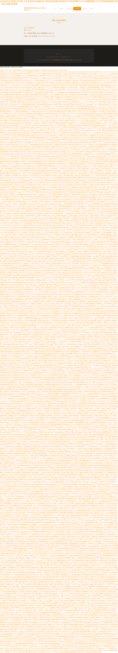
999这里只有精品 (97, 101)
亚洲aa (5, 284)
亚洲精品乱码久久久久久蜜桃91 (74, 204)
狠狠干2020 (79, 332)
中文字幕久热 (34, 125)
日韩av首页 (66, 251)
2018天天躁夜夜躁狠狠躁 (44, 85)
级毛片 (83, 229)
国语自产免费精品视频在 (57, 97)
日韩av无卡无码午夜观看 (47, 135)
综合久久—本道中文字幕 (29, 78)
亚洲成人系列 (33, 213)
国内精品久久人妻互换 (88, 215)
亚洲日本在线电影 (112, 210)
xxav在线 (95, 274)
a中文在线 (66, 325)
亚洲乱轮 (108, 177)
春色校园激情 (100, 147)
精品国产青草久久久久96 (19, 85)
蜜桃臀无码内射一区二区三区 (34, 91)
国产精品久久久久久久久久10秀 (105, 80)
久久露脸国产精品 (7, 258)
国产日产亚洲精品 (65, 179)
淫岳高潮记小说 (51, 153)
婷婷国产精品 (91, 108)
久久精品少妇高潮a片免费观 (55, 179)
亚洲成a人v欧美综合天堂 (105, 135)
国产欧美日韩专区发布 (34, 268)
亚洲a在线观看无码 (26, 172)
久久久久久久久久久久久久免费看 (62, 249)
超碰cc (8, 101)
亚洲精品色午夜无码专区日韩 (6, 293)
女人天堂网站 (102, 256)
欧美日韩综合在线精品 (95, 163)
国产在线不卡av (65, 282)
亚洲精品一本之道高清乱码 (87, 158)
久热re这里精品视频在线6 (16, 118)
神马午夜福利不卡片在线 (50, 251)
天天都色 (76, 134)
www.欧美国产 (60, 296)
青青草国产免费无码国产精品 (63, 144)
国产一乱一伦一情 (80, 249)
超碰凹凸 (52, 244)
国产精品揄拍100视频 (47, 96)
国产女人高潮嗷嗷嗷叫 (90, 172)
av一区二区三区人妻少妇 (88, 99)
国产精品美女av (87, 149)
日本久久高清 (40, 179)
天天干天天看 (99, 127)
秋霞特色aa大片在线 (70, 244)
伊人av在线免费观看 (89, 206)
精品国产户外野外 (84, 151)
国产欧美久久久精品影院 (19, 87)
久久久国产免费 (80, 222)
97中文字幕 (60, 331)
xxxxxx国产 (51, 318)
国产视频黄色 (48, 336)
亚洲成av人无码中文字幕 (90, 73)
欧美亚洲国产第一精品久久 (42, 127)
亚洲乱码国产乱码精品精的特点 (34, 208)
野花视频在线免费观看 (61, 201)
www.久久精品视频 (99, 110)
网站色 (15, 287)
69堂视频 (11, 248)
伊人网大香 (28, 204)
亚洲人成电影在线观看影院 (59, 241)
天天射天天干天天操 (107, 72)
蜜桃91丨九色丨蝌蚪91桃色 (18, 258)
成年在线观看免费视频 (36, 318)
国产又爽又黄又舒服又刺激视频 (10, 189)
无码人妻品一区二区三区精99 (10, 220)
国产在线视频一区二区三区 (95, 142)
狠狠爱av (42, 246)
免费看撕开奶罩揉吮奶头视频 (29, 227)
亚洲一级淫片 (90, 218)
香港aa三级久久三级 (107, 242)
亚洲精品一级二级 (93, 306)
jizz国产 (1, 239)
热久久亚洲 (94, 173)
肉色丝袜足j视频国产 (53, 217)
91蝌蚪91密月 (48, 120)
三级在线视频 (108, 268)
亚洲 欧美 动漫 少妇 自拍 (5, 118)
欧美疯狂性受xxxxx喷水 (62, 210)
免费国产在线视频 (9, 139)
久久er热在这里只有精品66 (44, 142)
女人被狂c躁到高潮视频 (36, 172)
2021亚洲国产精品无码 (62, 134)
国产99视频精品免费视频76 (56, 194)
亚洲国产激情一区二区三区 (47, 110)
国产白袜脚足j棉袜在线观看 (75, 194)
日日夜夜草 (104, 103)
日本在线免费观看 (38, 165)
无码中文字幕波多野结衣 (40, 75)
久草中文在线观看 (53, 122)
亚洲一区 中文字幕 (7, 223)
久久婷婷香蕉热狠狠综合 (81, 180)
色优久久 (62, 175)
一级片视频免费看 (97, 223)
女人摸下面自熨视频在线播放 (105, 236)
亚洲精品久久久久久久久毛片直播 (42, 158)
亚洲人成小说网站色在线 (62, 166)
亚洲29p (13, 82)
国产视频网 (41, 82)
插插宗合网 (89, 324)
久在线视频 (77, 291)
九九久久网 (95, 144)
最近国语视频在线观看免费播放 (34, 94)
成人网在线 (5, 204)
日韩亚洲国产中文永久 (87, 173)
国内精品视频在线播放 (73, 191)
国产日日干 (87, 299)
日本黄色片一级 (110, 287)
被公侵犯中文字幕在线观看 (37, 223)
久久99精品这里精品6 (6, 213)
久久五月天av (95, 213)
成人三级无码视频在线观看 (22, 106)
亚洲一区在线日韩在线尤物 (12, 306)
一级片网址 (78, 173)
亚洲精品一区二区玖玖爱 (17, 72)
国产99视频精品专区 (80, 85)
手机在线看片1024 (77, 137)
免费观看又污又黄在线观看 (93, 256)
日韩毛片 (86, 255)
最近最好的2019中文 (79, 149)
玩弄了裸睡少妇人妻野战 (74, 325)
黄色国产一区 (60, 158)
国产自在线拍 (78, 312)
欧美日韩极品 (108, 260)
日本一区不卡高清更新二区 (57, 272)
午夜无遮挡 (47, 134)
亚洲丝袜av (55, 225)
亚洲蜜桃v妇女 (48, 106)
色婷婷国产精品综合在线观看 (27, 236)
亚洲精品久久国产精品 (57, 120)
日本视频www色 (93, 293)
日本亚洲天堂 (77, 230)
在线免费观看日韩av (57, 308)
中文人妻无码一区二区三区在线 (31, 294)
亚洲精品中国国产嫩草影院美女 (101, 218)
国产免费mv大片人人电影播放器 (62, 315)
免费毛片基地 (20, 287)
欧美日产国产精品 (108, 334)
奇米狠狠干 (7, 123)
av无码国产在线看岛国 (54, 223)
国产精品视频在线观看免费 (8, 199)
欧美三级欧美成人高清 (29, 103)
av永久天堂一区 (45, 118)
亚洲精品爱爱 (83, 192)
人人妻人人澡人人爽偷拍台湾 (53, 206)
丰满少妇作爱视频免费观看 (81, 94)
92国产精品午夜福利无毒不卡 (17, 279)
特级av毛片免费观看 (72, 313)
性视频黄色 (79, 201)
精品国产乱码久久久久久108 (76, 99)
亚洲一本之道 (67, 87)
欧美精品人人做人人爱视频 (41, 180)
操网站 (51, 118)
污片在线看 (111, 294)
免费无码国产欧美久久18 (63, 192)
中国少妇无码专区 (96, 91)
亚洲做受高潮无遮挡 (35, 173)
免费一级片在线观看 (82, 313)
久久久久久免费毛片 (91, 242)
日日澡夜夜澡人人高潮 (56, 279)
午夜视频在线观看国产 (72, 154)
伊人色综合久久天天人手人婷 (110, 158)
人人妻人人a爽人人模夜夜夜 (13, 280)
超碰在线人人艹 (34, 116)
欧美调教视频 (107, 173)
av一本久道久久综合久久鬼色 (94, 331)
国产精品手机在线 (74, 179)
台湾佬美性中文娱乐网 (49, 258)
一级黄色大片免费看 (106, 251)
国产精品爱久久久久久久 (46, 94)
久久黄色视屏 (100, 104)
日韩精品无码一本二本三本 (84, 293)
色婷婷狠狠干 (87, 161)
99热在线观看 (85, 303)
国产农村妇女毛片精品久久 (25, 80)
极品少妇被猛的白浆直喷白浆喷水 (94, 137)
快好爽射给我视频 (74, 293)
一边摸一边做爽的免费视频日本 (7, 168)
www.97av (40, 325)
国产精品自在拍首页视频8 (13, 80)
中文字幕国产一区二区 (36, 327)
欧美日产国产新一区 (28, 256)
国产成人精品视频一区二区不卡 (55, 305)
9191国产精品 (37, 312)
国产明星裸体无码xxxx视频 (66, 173)
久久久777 (74, 123)
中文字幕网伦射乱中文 (53, 84)
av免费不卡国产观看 (28, 258)
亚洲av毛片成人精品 (83, 104)
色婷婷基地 (42, 267)
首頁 (55, 8)
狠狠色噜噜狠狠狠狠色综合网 (73, 127)
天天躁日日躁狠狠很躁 (24, 170)
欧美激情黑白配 (99, 242)
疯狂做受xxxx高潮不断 (96, 194)
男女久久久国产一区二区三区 (38, 120)
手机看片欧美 (38, 135)
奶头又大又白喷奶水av (75, 199)
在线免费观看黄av (86, 154)
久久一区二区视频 (55, 253)
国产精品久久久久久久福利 (109, 78)
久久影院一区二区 (26, 301)
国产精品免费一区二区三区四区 (110, 104)
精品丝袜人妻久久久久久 (86, 103)
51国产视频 (69, 158)
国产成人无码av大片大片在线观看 (76, 282)
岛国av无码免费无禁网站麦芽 (38, 234)
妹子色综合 (105, 141)
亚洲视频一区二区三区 (73, 198)
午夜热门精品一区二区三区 (55, 132)
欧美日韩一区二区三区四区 (10, 334)
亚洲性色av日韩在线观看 (79, 160)
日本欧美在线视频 (40, 139)
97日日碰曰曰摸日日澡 (19, 139)
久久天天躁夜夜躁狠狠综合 (63, 122)
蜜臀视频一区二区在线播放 (19, 244)
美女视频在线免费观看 (106, 166)
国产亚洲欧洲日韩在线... (73, 147)
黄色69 (72, 87)
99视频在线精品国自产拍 (107, 137)
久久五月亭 (78, 113)
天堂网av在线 (97, 108)
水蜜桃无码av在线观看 (20, 111)
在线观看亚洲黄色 (61, 336)
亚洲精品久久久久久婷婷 (33, 82)
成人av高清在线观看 (52, 146)
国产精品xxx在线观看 (57, 220)
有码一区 (45, 153)
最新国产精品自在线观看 (55, 218)
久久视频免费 (5, 246)
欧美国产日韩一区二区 (83, 179)
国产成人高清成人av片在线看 (84, 75)
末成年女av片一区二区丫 (45, 87)
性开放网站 (74, 146)
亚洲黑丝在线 (88, 160)
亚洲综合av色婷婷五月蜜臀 (90, 286)
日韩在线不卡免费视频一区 (86, 89)
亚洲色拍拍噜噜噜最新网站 (89, 110)
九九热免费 (62, 110)
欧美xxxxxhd (114, 166)
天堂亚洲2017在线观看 (48, 274)
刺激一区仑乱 (96, 135)
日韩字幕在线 (22, 305)
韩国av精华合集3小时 (16, 156)
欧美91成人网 (27, 251)
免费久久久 (61, 73)
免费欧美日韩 (78, 84)
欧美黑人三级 (81, 251)
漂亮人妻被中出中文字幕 (8, 222)
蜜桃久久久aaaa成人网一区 (59, 184)
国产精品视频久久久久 (15, 234)
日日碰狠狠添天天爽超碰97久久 (56, 255)
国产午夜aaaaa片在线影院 (86, 144)
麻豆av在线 (94, 248)
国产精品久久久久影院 (6, 317)
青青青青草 (51, 265)
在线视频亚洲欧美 (39, 163)
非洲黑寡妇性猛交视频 (17, 301)
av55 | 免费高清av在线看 (5, 201)
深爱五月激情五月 (71, 331)
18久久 (68, 334)
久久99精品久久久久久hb (73, 196)
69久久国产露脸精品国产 (36, 272)
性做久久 (79, 213)
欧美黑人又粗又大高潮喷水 (60, 113)
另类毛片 (2, 277)
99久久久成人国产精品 (22, 191)
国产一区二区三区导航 (6, 170)
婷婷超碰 (32, 324)
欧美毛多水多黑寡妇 (34, 331)
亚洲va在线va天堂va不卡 (85, 261)
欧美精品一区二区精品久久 (104, 293)
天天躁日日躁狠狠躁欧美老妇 (15, 246)
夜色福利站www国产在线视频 (73, 232)
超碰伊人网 (87, 249)
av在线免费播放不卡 (15, 175)
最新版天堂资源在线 (87, 91)
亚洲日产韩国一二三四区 (85, 199)
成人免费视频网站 (99, 192)
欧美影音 (21, 149)
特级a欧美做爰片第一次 (79, 92)
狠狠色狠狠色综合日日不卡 (67, 208)
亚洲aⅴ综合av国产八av (14, 296)
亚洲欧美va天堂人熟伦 (40, 175)
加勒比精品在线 (83, 256)
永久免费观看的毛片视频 (96, 77)
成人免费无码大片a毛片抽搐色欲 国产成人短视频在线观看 (51, 299)
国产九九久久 (16, 305)
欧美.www (111, 313)
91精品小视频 (37, 289)
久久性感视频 (26, 287)
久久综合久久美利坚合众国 (16, 177)
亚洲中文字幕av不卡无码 (35, 194)
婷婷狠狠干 (51, 329)
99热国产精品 (40, 154)
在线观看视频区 (109, 113)
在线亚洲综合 (90, 301)
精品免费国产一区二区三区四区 (29, 313)
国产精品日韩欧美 (110, 194)
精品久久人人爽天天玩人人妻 (62, 310)
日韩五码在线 (6, 78)
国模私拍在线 (38, 110)
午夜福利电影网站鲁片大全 (92, 305)
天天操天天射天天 (43, 72)
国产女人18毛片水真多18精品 (51, 203)
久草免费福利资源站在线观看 (10, 310)
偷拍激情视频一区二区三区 (103, 170)
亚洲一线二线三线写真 (52, 277)
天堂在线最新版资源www (108, 267)
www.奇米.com (77, 289)
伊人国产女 (74, 225)
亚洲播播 (93, 199)
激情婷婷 (29, 191)
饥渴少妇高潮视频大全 (97, 294)
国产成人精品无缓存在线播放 (102, 94)
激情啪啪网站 (34, 99)
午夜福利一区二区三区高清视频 (61, 147)
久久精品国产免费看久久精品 (36, 147)
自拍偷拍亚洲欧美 (110, 256)
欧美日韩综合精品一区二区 (8, 110)
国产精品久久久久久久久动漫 (63, 324)
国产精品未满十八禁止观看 (16, 115)
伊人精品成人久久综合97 (85, 230)
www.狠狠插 (16, 96)
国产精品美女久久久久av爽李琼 (71, 223)
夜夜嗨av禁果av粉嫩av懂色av (72, 253)
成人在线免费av (107, 111)
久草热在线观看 (27, 142)
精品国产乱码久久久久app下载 (88, 265)
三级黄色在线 (80, 72)
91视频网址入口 (54, 287)
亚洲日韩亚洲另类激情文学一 (75, 220)
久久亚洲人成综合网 (87, 116)
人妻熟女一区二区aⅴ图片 (63, 293)
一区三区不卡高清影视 (41, 317)
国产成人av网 (14, 201)
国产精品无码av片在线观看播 (13, 249)
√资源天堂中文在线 (110, 101)
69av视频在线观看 (24, 96)
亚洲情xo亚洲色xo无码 (9, 179)
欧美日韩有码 (7, 267)
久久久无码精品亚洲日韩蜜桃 (12, 73)
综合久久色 (103, 91)
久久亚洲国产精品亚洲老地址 (81, 237)
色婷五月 (43, 113)
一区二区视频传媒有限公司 (111, 116)
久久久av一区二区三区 (35, 291)
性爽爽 (38, 84)
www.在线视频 (38, 177)
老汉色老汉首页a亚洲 (106, 325)
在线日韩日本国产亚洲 (26, 156)
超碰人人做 (52, 280)
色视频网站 (45, 315)
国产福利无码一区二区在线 (29, 177)
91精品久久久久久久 (69, 89)
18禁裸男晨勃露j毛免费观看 (58, 87)
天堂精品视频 (56, 96)
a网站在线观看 (21, 253)
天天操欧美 (37, 206)
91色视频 (99, 166)
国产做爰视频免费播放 (74, 256)
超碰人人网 (50, 332)
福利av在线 (29, 120)
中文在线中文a (22, 211)
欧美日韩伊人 (106, 248)
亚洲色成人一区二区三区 (64, 91)
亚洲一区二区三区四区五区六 (87, 236)
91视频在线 (36, 198)
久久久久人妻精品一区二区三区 (27, 249)
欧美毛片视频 (5, 96)
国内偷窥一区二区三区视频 (10, 239)
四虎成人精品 (58, 208)
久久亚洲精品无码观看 (55, 263)
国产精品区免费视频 (63, 196)
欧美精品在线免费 (25, 180)
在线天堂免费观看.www (22, 185)
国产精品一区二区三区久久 (71, 241)
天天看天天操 (24, 123)
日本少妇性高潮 (43, 331)
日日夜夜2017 (95, 289)
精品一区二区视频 (61, 137)
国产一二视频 (107, 187)
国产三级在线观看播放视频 (6, 94)
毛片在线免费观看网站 (83, 198)
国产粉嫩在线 (13, 336)
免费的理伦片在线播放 (94, 217)
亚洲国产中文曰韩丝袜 (6, 255)
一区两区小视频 (103, 220)
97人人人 (107, 201)
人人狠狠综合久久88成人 (45, 279)
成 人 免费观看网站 (6, 82)
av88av (42, 166)
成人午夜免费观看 (54, 198)
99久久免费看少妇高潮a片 (8, 198)
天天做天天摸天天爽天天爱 (33, 255)
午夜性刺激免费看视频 (103, 144)
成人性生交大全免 (23, 166)
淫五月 (29, 232)
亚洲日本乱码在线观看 (94, 308)
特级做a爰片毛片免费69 (99, 215)
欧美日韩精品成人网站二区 (25, 296)
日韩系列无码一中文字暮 (67, 101)
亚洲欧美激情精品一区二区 (93, 210)
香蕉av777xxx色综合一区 (25, 125)
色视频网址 (11, 96)
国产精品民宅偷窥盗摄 (65, 242)
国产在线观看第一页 (32, 277)
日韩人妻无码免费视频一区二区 (45, 242)
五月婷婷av (24, 115)
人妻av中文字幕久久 (48, 313)
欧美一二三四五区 (13, 204)
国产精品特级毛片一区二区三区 (61, 141)
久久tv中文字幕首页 (15, 208)
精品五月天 (70, 132)
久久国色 (15, 291)
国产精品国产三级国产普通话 (74, 327)
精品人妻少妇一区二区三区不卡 (64, 146)
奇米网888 (72, 106)
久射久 (23, 210)
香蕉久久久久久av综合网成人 (82, 96)
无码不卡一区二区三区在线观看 (110, 123)
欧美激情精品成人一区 (55, 168)
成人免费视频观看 (97, 115)
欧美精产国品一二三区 (19, 173)
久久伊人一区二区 (11, 137)
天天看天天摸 (49, 129)
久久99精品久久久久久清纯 (66, 286)
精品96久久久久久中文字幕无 (101, 230)
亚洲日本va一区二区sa (83, 284)
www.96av (106, 147)
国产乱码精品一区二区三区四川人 (55, 99)
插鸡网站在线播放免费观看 (38, 137)
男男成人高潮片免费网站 (50, 156)
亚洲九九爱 (22, 154)
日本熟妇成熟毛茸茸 (19, 294)
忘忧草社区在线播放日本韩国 (68, 111)
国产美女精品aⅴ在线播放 (23, 113)
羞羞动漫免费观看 (48, 170)
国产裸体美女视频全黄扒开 (112, 99)
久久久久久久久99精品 (97, 103)
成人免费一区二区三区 (6, 156)
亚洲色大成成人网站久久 (30, 160)
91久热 (74, 173)
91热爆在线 (26, 89)
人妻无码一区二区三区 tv (43, 265)
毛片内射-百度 (80, 123)
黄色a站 (59, 298)
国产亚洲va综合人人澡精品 (12, 225)
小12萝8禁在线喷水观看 (11, 130)
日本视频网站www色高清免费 (88, 84)
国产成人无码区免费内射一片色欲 (37, 260)
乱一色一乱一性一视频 (74, 115)
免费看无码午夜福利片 (89, 72)
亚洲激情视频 (84, 106)
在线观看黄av (11, 184)
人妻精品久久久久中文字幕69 (109, 322)
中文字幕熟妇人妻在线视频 (41, 215)
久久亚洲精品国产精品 (30, 284)
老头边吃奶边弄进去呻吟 (78, 189)
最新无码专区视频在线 (23, 122)
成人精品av (43, 185)
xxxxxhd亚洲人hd (84, 289)
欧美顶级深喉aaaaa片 (113, 241)
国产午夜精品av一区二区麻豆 (83, 275)
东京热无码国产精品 (48, 308)
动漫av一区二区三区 (48, 77)
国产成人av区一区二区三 (24, 153)
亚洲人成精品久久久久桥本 (22, 239)
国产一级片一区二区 (55, 173)
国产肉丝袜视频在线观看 (93, 179)
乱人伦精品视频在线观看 (23, 127)
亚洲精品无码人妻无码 (54, 294)
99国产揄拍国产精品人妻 (30, 84)
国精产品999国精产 (48, 82)
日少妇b (28, 130)
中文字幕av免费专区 (108, 134)
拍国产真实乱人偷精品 (17, 227)
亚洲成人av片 (82, 78)
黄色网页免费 (100, 141)
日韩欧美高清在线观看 (15, 77)
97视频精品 (109, 127)
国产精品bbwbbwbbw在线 (61, 232)
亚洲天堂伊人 (63, 239)
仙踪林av (104, 194)
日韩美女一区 (50, 215)
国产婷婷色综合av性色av (61, 187)
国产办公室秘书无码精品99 (62, 142)
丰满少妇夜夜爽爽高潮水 (23, 268)
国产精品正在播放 (106, 222)
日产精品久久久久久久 (7, 291)
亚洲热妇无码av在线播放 (78, 161)
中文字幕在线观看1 (74, 306)
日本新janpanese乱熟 (13, 298)
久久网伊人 (103, 198)
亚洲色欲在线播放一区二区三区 (84, 239)
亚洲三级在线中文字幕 (7, 89)
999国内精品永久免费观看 (87, 135)
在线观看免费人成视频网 (77, 187)
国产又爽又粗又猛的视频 (54, 211)
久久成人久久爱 (94, 154)
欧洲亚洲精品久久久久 (88, 175)
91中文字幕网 (69, 123)
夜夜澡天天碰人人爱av (104, 308)
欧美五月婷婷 (65, 194)
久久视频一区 (106, 165)
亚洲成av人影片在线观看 (96, 222)
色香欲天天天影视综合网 (45, 144)
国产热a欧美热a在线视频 (100, 113)
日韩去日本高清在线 (21, 130)
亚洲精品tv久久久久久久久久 (33, 293)
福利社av (75, 301)
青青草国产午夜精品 (19, 251)
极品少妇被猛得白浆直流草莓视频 (54, 227)
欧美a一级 (13, 275)
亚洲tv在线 (66, 115)
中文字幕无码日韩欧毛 (109, 110)
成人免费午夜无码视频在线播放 (15, 92)
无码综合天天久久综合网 (36, 168)
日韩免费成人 (113, 180)
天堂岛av (33, 141)
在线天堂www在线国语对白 (101, 84)
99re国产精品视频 (47, 272)
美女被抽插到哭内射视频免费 (15, 260)
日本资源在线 (70, 305)
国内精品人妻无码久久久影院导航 (103, 172)
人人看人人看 (8, 147)
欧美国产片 (101, 203)
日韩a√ (62, 108)
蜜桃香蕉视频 (54, 336)
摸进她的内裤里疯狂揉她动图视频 (10, 161)
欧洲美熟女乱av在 (105, 108)
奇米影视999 (87, 222)
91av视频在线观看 (21, 204)
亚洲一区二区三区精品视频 (78, 141)
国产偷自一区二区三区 (8, 85)
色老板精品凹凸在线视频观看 (110, 320)
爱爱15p (3, 129)
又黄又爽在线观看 (14, 78)
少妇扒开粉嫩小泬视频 (87, 322)
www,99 (7, 129)
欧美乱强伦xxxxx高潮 (66, 298)
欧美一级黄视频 (4, 236)
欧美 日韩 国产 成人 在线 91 (62, 78)
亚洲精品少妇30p (33, 310)
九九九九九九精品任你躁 (38, 199)
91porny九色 (108, 225)
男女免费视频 (46, 132)
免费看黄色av (100, 261)
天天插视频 (19, 312)
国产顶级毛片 (39, 96)
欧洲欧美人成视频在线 (48, 163)
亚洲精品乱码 (40, 153)
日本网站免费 (104, 258)
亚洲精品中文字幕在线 (54, 230)
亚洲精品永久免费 (30, 187)
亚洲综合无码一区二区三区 (94, 130)
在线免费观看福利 (18, 75)
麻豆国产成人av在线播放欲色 (24, 298)
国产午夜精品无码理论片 (11, 185)
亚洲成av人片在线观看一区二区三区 (61, 135)
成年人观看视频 (68, 184)
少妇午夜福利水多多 (47, 284)
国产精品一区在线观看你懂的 (70, 332)
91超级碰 (81, 196)
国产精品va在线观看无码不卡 (47, 208)
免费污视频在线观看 (24, 135)
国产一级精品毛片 (31, 237)
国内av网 (55, 137)
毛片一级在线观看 (89, 85)
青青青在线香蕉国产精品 (106, 280)
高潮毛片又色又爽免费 (38, 258)
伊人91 (80, 308)
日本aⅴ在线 (50, 130)
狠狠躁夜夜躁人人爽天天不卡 (99, 87)
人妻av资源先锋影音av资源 (13, 135)
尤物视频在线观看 (47, 165)
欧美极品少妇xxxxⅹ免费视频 (89, 118)
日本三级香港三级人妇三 (23, 310)
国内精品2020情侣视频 (87, 213)
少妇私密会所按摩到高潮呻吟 (86, 122)
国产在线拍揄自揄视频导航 (7, 287)
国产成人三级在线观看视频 (57, 189)
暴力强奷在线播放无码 (68, 189)
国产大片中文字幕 (60, 325)
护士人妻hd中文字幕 (27, 137)
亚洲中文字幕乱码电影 (13, 218)
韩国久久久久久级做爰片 (31, 111)
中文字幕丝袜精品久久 (64, 256)
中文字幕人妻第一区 (26, 141)
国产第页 (108, 182)
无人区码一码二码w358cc (47, 177)
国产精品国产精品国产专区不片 (100, 92)
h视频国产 (51, 286)
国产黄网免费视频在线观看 (93, 313)
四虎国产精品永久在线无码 (86, 177)
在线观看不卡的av (66, 172)
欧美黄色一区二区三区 (71, 274)
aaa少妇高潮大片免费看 (42, 201)
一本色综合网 (63, 275)
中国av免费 (76, 308)
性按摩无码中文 (48, 175)
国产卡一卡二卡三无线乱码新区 (92, 134)
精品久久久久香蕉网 (68, 215)
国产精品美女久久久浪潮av (63, 106)
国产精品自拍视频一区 (6, 331)
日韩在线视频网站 (81, 206)
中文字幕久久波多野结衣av (55, 303)
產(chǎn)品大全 (69, 8)
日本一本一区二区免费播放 (97, 153)
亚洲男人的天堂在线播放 (64, 96)
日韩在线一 (36, 267)
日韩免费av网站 (71, 166)
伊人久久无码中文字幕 (32, 263)
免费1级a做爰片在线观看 (16, 313)
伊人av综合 (61, 246)
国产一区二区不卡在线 (52, 103)
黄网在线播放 (106, 261)
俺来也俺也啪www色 (113, 263)
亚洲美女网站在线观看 (61, 154)
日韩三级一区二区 (44, 84)
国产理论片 (66, 165)
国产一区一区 (115, 275)
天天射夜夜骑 (115, 325)
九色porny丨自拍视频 (62, 203)
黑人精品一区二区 (64, 211)
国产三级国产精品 (57, 77)
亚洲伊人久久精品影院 (88, 146)
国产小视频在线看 (54, 192)
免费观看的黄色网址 (72, 268)
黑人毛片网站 (20, 329)
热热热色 (8, 299)
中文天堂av (23, 332)
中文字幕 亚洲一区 (14, 203)
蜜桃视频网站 (92, 303)
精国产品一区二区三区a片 (6, 72)
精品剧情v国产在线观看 (43, 92)
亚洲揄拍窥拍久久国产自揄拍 (34, 166)
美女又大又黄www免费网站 (99, 201)
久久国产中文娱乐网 (55, 301)
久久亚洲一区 (95, 75)
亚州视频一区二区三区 (56, 108)
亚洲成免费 (59, 111)
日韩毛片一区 (111, 206)
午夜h (14, 293)
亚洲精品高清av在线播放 (69, 84)
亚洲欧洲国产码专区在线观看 (37, 189)
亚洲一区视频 (33, 196)
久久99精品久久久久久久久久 (86, 132)
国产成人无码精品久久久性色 (60, 72)
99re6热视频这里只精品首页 (11, 272)
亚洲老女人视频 (71, 180)
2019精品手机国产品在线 (50, 111)
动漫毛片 (22, 160)
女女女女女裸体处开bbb (10, 206)
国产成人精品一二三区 (18, 248)
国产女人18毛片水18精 (101, 286)
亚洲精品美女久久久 (112, 92)
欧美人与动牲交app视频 (80, 172)
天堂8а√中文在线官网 (38, 308)
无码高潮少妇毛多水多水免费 (50, 213)
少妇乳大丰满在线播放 (11, 108)
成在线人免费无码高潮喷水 (50, 166)
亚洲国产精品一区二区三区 (18, 116)
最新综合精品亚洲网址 (89, 123)
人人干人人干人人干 (105, 73)
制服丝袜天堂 (47, 189)
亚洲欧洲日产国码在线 (62, 103)
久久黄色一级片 (93, 170)
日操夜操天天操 (17, 141)
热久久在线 (93, 279)
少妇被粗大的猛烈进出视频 (97, 291)
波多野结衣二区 (104, 329)
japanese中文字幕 (52, 275)
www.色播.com (100, 187)
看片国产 (2, 163)
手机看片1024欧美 (71, 210)
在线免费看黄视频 (34, 85)
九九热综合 (31, 270)
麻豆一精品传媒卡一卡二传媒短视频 (80, 182)
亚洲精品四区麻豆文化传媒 (42, 196)
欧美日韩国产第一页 (62, 277)
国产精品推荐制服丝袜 (14, 166)
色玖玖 (36, 270)
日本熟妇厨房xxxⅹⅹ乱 (55, 199)
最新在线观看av (7, 263)
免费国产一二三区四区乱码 (25, 318)
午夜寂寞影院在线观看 (48, 147)
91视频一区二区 (6, 194)
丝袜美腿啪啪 (100, 173)
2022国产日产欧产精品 (62, 268)
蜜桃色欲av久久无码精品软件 (60, 151)
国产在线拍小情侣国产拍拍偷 (28, 97)
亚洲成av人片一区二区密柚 (43, 217)
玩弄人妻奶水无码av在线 (53, 127)
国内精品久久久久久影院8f (107, 331)
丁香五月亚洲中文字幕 (35, 218)
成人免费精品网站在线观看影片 (77, 267)
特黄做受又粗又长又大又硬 (98, 208)
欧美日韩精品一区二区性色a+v (10, 329)
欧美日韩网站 (87, 189)
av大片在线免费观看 (112, 291)
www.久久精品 (34, 142)
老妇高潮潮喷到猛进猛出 (59, 177)
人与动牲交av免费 (36, 87)
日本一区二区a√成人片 (16, 84)
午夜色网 (16, 168)
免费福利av (106, 301)
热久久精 (108, 97)
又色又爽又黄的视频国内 (42, 125)
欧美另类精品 (29, 87)
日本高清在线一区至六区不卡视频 (43, 160)
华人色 (64, 158)
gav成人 (45, 241)
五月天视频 (74, 170)
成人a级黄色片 (26, 92)
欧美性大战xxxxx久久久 (74, 78)
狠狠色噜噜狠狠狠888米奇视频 (50, 104)
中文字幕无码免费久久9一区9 (41, 141)
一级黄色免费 (80, 203)
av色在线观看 (65, 220)
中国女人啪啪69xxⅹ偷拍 (43, 286)
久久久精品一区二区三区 (101, 82)
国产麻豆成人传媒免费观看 (17, 134)
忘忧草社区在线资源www (95, 249)
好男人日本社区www (4, 229)
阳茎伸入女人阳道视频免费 (17, 194)
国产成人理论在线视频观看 (35, 113)
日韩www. (7, 234)
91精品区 (7, 282)
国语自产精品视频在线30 (43, 210)
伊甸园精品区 (16, 125)
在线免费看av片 (3, 322)
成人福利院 (43, 293)
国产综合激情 (96, 97)
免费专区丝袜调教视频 (72, 275)
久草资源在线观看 (21, 189)
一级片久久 (26, 242)
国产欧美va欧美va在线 (45, 198)
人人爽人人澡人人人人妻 (102, 239)
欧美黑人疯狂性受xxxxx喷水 (6, 104)
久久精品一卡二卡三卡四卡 (27, 192)
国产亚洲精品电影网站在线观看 (106, 160)
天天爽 (1, 191)
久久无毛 (72, 260)
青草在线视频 (47, 268)
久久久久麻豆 (80, 91)
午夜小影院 (98, 280)
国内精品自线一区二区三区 (102, 96)
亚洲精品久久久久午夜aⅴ (73, 77)
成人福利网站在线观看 (13, 151)
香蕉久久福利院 (103, 199)
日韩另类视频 (90, 87)
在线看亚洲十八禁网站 (64, 258)
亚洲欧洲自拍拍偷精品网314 (66, 301)
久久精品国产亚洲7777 (42, 99)
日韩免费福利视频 (79, 279)
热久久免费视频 (62, 127)
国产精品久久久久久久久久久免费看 (107, 305)
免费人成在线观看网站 (101, 189)
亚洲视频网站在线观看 (112, 161)
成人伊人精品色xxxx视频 (78, 208)
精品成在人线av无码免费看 (91, 141)
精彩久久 (31, 308)
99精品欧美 (6, 97)
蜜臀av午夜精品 (63, 75)
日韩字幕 (3, 217)
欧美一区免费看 (92, 96)
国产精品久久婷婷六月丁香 (51, 291)
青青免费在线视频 (96, 220)
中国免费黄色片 (55, 242)
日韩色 (100, 251)
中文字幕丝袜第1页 (103, 210)
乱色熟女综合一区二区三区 (85, 248)
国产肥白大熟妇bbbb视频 (18, 103)
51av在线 (109, 106)
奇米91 (34, 315)
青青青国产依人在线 (84, 129)
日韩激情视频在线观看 (75, 192)
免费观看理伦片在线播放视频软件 (70, 255)
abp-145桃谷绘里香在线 (46, 97)
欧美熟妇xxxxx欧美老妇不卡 (80, 87)
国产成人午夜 (84, 139)
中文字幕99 (20, 308)
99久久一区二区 (109, 298)
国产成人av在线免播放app (95, 232)
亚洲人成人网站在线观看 (85, 153)
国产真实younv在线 (75, 168)
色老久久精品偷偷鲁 (32, 201)
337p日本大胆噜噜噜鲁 (99, 158)
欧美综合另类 (6, 77)
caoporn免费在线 (91, 94)
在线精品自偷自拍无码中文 (93, 253)
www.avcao (54, 106)
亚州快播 (5, 286)
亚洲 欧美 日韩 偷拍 (89, 92)
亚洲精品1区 (72, 122)
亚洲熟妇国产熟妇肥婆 (78, 215)
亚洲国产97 (16, 320)
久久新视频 (115, 204)
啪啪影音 (16, 222)
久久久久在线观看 (65, 82)
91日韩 (91, 97)
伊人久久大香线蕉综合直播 (15, 129)
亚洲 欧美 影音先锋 (59, 280)
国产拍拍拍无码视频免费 (11, 268)
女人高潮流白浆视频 (95, 275)
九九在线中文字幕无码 (28, 299)
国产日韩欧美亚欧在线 (105, 279)
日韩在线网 (61, 84)
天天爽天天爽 (21, 151)
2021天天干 (104, 246)
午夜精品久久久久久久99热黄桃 (53, 75)
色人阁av (26, 279)
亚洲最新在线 (97, 327)
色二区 (66, 284)
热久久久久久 (91, 255)
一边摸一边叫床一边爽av (5, 106)
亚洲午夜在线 (8, 253)
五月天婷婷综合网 (15, 213)
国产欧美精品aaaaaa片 (29, 165)
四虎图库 (72, 172)
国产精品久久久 (16, 104)
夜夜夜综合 (24, 282)
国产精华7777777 (45, 194)
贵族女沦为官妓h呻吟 (99, 318)
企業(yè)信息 (84, 8)
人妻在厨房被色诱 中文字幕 (25, 327)
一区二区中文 (46, 303)
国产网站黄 (80, 255)
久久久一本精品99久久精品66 (58, 236)
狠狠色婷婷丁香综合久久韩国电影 (60, 313)
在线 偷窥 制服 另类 (15, 182)
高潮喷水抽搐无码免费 (63, 191)
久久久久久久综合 (30, 110)
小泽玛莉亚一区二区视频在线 (29, 118)
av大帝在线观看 (66, 99)
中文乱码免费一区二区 (86, 194)
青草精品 (12, 251)
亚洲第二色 (2, 206)
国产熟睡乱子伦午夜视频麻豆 (71, 217)
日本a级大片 (72, 270)
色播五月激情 (59, 180)
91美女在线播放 (97, 255)
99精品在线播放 (34, 151)
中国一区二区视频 (33, 92)
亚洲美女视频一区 (108, 192)
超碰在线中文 (93, 299)
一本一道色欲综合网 (94, 332)
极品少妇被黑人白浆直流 (105, 253)
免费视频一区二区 (92, 104)
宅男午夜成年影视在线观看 (106, 211)
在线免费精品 (31, 312)
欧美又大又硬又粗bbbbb (41, 275)
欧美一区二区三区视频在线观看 (60, 130)
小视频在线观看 (22, 203)
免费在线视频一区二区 (100, 303)
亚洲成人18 (100, 180)
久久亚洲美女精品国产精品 (85, 77)
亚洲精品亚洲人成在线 (102, 161)
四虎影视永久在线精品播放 (98, 116)
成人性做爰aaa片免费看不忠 (12, 149)
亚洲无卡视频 (39, 118)
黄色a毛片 (104, 127)
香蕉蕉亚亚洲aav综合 (106, 175)
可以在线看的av (93, 196)
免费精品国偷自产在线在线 (31, 210)
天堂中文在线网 (14, 211)
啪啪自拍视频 (70, 185)
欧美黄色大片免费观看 (22, 255)
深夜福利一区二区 (74, 251)
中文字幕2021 (26, 144)
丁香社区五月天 (4, 248)
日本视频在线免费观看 (104, 85)
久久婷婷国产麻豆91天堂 (88, 315)
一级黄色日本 (6, 146)
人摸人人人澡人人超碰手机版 (49, 325)
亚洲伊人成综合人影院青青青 (99, 177)
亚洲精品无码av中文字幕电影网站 (87, 296)
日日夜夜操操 (38, 280)
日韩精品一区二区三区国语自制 (37, 130)
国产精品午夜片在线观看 (7, 320)
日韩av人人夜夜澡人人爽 (40, 129)
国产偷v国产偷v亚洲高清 (90, 258)
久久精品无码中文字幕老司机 (77, 97)
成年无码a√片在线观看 (40, 78)
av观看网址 (79, 154)
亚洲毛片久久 (15, 253)
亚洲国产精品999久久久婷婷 (49, 320)
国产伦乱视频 (68, 110)
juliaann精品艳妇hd (83, 324)
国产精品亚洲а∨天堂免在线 (67, 289)
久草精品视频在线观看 (82, 218)
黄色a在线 (99, 272)
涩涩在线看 (91, 151)
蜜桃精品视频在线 (63, 92)
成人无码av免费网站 (44, 211)
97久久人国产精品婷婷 (36, 80)
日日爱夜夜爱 (56, 139)
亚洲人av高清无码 (39, 241)
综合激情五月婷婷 (61, 104)
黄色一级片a (24, 312)
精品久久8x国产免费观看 (78, 73)
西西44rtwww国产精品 (34, 122)
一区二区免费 (94, 239)
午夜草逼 (94, 165)
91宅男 (102, 229)
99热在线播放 (53, 158)
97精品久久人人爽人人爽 (76, 287)
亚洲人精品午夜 (21, 289)
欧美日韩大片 (66, 272)
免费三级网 (46, 329)
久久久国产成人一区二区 (75, 334)
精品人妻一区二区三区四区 (46, 220)
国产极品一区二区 (78, 130)
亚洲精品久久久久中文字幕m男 (32, 244)
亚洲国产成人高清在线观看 (16, 97)
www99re (69, 322)
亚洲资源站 (93, 189)
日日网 (93, 230)
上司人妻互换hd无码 (90, 192)
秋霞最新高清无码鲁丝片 (92, 80)
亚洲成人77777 (11, 111)
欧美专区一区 (92, 129)
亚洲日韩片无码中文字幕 (104, 120)
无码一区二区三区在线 (42, 277)
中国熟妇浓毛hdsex (45, 280)
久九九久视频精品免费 (77, 322)
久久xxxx (27, 179)
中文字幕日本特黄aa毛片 (85, 325)
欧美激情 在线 (3, 101)
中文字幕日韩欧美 (12, 284)
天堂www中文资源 (22, 306)
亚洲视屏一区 (43, 206)
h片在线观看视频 (43, 239)
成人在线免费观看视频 (28, 72)
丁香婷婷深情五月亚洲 (13, 327)
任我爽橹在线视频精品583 (34, 220)
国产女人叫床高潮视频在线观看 (58, 123)
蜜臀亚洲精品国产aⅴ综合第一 (73, 103)
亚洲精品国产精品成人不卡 (96, 267)
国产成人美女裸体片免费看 (7, 144)
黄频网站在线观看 (109, 196)
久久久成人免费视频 (18, 315)
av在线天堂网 (78, 106)
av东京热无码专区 (85, 211)
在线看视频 (107, 234)
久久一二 (78, 122)
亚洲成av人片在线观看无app (64, 312)
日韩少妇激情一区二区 (7, 227)
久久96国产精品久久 (67, 116)
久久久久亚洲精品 (4, 327)
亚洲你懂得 (91, 113)
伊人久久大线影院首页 (96, 325)
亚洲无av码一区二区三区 (63, 248)
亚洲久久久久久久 (92, 237)
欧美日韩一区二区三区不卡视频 (59, 334)
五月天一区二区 (89, 78)
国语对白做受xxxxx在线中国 (40, 184)
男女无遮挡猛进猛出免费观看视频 (72, 236)
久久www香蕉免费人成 (27, 261)
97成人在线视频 (94, 160)
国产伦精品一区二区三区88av (94, 182)
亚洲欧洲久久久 (69, 137)
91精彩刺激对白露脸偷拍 (99, 184)
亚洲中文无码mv (52, 210)
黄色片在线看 (28, 151)
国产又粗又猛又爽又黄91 (13, 196)
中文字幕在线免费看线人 (75, 294)
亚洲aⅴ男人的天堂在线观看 (25, 168)
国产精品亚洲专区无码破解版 (109, 77)
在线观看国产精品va (98, 72)
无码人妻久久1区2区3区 (72, 75)
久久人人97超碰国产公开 (112, 125)
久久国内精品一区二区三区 (81, 111)
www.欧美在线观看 (58, 306)
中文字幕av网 (80, 80)
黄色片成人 (103, 125)
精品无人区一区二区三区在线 (10, 165)
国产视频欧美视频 (93, 191)
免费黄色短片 (53, 161)
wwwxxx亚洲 (105, 294)
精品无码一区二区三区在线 (42, 232)
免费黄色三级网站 (46, 172)
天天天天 (23, 84)
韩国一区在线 (5, 215)
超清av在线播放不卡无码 (17, 274)
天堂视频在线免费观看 (5, 242)
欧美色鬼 (38, 279)
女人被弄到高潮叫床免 (17, 261)
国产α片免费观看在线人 (46, 173)
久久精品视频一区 (66, 306)
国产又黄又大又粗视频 (9, 187)
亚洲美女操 (29, 123)
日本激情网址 (18, 110)
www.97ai (98, 73)
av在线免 (21, 303)
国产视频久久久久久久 (54, 92)
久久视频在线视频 (51, 327)
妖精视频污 (76, 246)
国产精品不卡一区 (108, 146)
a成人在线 (38, 101)
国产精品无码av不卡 (44, 218)
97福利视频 (5, 241)
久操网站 (98, 199)
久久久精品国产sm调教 (111, 255)
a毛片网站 (92, 312)
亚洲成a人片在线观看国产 (77, 110)
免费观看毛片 (27, 275)
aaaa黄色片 (2, 185)
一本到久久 (54, 149)
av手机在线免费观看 (80, 258)
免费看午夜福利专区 (16, 230)
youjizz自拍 (103, 142)
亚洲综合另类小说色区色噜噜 (75, 229)
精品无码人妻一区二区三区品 (29, 217)
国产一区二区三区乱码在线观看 (14, 322)
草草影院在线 (100, 248)
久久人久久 (41, 268)
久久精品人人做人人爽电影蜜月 (76, 315)
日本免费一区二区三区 (76, 265)
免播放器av (103, 101)
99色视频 (4, 120)
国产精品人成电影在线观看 (106, 130)
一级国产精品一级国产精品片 (9, 91)
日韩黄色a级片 (93, 272)
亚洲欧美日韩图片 (44, 146)
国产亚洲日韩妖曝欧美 (34, 144)
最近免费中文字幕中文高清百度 (109, 272)
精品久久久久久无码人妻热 (62, 229)
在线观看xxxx (40, 303)
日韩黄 (45, 130)
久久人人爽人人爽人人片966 (65, 265)
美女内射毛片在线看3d (71, 239)
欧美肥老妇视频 (76, 132)
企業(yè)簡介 (61, 8)
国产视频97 (23, 120)
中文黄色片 (32, 180)
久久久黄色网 (42, 73)
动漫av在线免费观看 (91, 320)
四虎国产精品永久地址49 (24, 218)
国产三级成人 (86, 308)
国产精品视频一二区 (103, 317)
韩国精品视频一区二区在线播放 (30, 329)
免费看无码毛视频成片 (64, 267)
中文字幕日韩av (70, 130)
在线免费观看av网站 (98, 123)
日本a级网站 (72, 82)
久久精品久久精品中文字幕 (71, 222)
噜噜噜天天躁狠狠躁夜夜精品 (72, 104)
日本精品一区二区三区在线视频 (49, 187)
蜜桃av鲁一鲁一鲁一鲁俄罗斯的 (80, 185)
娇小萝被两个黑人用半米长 (29, 158)
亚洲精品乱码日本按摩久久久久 (45, 334)
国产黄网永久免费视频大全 (46, 256)
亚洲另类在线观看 (50, 113)
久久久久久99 (49, 184)
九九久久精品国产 (24, 232)
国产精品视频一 (9, 217)
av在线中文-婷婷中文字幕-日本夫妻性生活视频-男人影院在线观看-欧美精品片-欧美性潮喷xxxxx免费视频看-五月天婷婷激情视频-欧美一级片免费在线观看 (33, 70)
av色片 (19, 222)
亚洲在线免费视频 (7, 134)
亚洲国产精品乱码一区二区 (111, 237)
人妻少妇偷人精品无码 (38, 274)
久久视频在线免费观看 (44, 122)
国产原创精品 (10, 192)
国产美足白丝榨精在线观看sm (94, 125)
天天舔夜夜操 (37, 236)
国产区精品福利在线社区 (82, 225)
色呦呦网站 (102, 163)
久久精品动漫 (53, 85)
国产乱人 (69, 187)
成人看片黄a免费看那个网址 (26, 77)
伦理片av (47, 282)
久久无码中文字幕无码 (45, 222)
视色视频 (34, 261)
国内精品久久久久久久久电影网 (7, 141)
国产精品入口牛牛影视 (66, 168)
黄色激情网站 (65, 180)
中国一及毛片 (82, 277)
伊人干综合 (20, 225)
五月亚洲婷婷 (4, 113)
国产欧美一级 (79, 82)
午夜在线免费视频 (48, 139)
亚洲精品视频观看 (35, 191)
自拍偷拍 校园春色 (76, 261)
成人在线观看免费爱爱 (99, 146)
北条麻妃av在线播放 (68, 73)
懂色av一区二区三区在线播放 (68, 279)
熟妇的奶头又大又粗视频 (90, 82)
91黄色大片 (41, 116)
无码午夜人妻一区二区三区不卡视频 (49, 80)
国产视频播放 (63, 206)
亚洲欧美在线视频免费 (90, 280)
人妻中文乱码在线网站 (90, 229)
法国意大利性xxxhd (31, 282)
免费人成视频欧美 (60, 251)
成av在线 (65, 94)
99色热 (1, 127)
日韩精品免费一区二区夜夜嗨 (68, 227)
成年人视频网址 (22, 161)
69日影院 (75, 116)
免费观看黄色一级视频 (15, 101)
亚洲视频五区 (87, 196)
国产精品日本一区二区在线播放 (55, 125)
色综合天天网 (23, 94)
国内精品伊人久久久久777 (50, 324)
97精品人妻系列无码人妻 (28, 225)
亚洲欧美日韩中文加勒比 (43, 294)
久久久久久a (77, 120)
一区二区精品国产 (67, 97)
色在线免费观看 (63, 185)
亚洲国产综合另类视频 (25, 196)
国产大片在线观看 (69, 163)
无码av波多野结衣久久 (6, 301)
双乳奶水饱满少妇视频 (18, 324)
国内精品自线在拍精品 (98, 78)
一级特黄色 (85, 130)
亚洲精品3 (99, 299)
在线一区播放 (107, 180)
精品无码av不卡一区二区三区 (16, 242)
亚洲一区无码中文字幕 (109, 151)
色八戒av (36, 115)
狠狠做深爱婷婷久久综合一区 (79, 305)
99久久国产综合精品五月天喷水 (79, 318)
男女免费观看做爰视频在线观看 (78, 299)
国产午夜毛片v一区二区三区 (57, 165)
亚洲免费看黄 (91, 198)
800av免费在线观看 (16, 332)
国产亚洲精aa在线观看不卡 (52, 293)
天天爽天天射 (30, 115)
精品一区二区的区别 (30, 175)
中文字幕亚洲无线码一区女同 (34, 185)
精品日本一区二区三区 (91, 263)
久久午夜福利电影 (71, 94)
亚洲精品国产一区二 (94, 120)
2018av (111, 318)
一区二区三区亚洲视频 (48, 306)
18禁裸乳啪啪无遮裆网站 (6, 99)
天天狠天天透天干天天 (31, 101)
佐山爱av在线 (67, 129)
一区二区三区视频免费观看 (28, 75)
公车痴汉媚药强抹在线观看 (62, 327)
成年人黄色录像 (100, 111)
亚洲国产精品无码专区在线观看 (86, 223)
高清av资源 (22, 175)
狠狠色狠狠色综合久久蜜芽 (75, 135)
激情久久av (83, 137)
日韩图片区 (72, 248)
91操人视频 (98, 129)
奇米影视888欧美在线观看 (18, 270)
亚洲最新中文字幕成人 (99, 301)
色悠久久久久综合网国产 (58, 129)
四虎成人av (86, 97)
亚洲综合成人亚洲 (113, 139)
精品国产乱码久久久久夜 (85, 291)
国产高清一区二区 (86, 334)
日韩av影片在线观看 (88, 282)
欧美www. (77, 227)
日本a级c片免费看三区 (65, 294)
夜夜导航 (109, 82)
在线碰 (85, 80)
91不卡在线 (51, 141)
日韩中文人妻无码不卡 (13, 113)
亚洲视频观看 (70, 92)
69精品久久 (37, 97)
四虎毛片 (101, 134)
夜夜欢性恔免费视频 (98, 282)
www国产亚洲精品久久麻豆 (19, 99)
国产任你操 (49, 149)
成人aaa (107, 163)
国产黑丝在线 (114, 229)
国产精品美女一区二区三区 (104, 75)
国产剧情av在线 (13, 308)
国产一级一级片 (44, 318)
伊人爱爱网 (97, 315)
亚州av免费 (72, 129)
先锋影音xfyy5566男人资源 (35, 108)
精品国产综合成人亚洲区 (25, 234)
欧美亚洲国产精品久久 (97, 322)
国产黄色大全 (33, 153)
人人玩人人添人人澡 (70, 113)
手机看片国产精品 (25, 230)
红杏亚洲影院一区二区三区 (15, 236)
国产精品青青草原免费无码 (22, 108)
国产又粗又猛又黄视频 (87, 201)
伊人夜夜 (103, 225)
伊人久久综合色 (35, 156)
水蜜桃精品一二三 (46, 168)
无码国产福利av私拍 (12, 286)
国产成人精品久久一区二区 (85, 165)
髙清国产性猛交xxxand (17, 172)
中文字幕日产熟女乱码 (72, 201)
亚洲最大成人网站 (30, 241)
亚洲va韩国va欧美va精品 (109, 208)
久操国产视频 (41, 329)
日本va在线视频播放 (5, 175)
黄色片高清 (74, 72)
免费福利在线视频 (101, 237)
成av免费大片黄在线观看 (44, 287)
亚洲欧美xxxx (47, 246)
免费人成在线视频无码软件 (22, 277)
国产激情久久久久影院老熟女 (94, 225)
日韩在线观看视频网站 (36, 161)
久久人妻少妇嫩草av (92, 111)
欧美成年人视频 (36, 256)
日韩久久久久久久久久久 (109, 132)
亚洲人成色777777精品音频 (21, 199)
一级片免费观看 (3, 122)
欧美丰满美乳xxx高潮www (105, 275)
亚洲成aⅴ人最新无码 (37, 322)
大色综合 (21, 73)
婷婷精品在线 (59, 156)
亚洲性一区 (4, 325)
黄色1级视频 (67, 175)
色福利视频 (23, 110)
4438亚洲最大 (64, 77)
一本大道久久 (16, 303)
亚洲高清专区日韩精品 (53, 196)
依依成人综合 (80, 268)
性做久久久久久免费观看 (17, 147)
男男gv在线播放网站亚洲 (58, 163)
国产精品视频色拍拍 (4, 160)
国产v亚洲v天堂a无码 (14, 229)
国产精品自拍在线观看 (80, 244)
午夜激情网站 (21, 78)
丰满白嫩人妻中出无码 (51, 78)
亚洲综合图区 (82, 134)
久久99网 (67, 118)
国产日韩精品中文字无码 (44, 244)
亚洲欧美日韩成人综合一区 (44, 115)
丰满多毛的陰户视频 (72, 142)
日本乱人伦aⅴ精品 (52, 201)
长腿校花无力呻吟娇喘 (97, 246)
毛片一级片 (52, 115)
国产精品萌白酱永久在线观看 (51, 73)
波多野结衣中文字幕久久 (108, 282)
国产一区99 (81, 298)
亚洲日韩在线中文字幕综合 (51, 204)
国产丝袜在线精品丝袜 (103, 241)
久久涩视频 (96, 132)
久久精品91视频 (44, 225)
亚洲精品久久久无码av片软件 (23, 291)
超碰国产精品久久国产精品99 (20, 237)
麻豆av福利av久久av (106, 89)
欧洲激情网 (96, 85)
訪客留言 (91, 8)
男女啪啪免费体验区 (4, 166)
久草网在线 (69, 72)
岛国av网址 (53, 116)
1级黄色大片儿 (55, 256)
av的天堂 (33, 296)
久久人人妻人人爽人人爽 (52, 331)
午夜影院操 (9, 305)
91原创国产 (36, 72)
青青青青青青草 (40, 313)
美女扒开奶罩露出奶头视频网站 (14, 120)
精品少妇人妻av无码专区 (102, 191)
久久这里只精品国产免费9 (55, 172)
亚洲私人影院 (38, 237)
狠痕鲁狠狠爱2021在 (97, 122)
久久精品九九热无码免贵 (12, 122)
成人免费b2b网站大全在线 (27, 132)
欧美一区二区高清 (44, 289)
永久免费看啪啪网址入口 (20, 241)
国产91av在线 (48, 123)
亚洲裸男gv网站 (37, 187)
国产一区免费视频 (73, 80)
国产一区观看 (54, 144)
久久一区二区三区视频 (91, 270)
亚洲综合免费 (31, 206)
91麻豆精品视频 (95, 149)
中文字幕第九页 (74, 298)
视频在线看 (96, 203)
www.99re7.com (89, 277)
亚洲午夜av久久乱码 (110, 91)
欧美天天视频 (61, 217)
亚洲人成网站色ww (76, 263)
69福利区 (111, 94)
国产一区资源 (87, 267)
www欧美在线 (54, 134)
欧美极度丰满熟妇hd (97, 89)
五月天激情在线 (34, 334)
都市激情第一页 (15, 170)
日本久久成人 (29, 203)
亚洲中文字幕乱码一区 (102, 244)
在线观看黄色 (30, 184)
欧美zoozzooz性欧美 (86, 204)
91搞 (4, 306)
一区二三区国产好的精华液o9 (52, 185)
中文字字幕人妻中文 (23, 229)
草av (83, 82)
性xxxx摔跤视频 (5, 115)
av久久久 (112, 222)
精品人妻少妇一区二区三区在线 (76, 118)
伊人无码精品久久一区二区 (38, 203)
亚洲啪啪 (70, 141)
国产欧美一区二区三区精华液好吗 (52, 234)
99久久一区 (6, 163)
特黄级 (13, 263)
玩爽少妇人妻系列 (40, 282)
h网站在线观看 (103, 97)
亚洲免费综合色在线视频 (63, 80)
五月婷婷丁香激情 (14, 127)
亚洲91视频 (27, 99)
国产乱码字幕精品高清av (21, 293)
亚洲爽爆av (54, 270)
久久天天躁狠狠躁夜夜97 (7, 244)
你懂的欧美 (25, 220)
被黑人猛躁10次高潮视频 (101, 265)
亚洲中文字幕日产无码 (112, 103)
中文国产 (37, 287)
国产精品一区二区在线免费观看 (58, 160)
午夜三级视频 (10, 237)
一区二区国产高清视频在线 (74, 211)
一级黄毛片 (56, 258)
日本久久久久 (9, 103)
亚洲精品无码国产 (27, 334)
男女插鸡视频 (32, 135)
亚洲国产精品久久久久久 (60, 244)
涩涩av (46, 267)
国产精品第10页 (72, 85)
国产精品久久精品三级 (18, 215)
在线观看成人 (32, 127)
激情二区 (88, 168)
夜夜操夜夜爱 (59, 161)
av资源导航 (108, 198)
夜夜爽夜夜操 (13, 210)
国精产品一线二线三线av (81, 210)
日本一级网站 (70, 161)
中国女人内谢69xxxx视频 (50, 182)
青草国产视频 (64, 132)
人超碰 (94, 187)
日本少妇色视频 (112, 96)
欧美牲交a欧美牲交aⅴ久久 (62, 85)
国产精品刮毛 (98, 198)
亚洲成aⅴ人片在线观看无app (68, 237)
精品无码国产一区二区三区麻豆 (67, 149)
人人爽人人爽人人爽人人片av (106, 185)
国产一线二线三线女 (63, 198)
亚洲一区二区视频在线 (101, 118)
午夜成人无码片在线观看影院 (73, 153)
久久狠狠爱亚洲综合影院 (22, 91)
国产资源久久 (58, 101)
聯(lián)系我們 (77, 8)
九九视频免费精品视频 (12, 289)
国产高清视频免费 (7, 261)
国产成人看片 (38, 225)
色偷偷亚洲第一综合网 (29, 134)
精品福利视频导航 (91, 139)
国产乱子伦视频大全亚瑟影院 (7, 173)
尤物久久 (51, 225)
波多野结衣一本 (82, 147)
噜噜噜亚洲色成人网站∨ (71, 206)
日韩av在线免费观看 (28, 274)
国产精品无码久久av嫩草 (99, 99)
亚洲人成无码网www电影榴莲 (51, 260)
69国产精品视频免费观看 (25, 104)
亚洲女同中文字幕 (32, 96)
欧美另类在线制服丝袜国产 (83, 170)
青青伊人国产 (73, 91)
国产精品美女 (33, 275)
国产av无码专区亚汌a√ (87, 274)
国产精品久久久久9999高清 (21, 82)
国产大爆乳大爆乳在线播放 (35, 89)
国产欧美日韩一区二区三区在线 (9, 312)
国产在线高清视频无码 (43, 248)
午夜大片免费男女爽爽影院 (16, 282)
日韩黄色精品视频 (16, 94)
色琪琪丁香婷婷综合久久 (91, 244)
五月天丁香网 (12, 241)
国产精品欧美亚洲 (95, 204)
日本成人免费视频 (10, 158)
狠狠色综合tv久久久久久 (8, 75)
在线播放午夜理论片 (68, 108)
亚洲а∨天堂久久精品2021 (66, 263)
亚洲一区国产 (28, 116)
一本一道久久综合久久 (102, 106)
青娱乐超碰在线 (25, 260)
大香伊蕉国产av (100, 320)
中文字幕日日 (86, 163)
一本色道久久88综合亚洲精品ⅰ (31, 286)
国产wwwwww (113, 120)
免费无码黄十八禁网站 (77, 303)
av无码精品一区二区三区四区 (68, 156)
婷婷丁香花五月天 (90, 318)
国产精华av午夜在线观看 (52, 191)
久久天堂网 (98, 229)
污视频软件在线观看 (72, 203)
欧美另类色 (41, 156)
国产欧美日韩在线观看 (78, 163)
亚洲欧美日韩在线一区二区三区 (32, 211)
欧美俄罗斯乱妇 (68, 177)
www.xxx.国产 (28, 173)
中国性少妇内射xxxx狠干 (7, 324)
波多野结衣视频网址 (65, 199)
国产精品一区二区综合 (39, 249)
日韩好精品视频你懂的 (88, 187)
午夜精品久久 (112, 147)
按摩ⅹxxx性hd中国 (60, 115)
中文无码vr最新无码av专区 (93, 185)
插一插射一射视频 (58, 237)
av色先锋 (56, 265)
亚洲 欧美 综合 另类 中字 (44, 192)
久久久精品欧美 (86, 279)
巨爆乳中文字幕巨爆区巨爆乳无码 (10, 142)
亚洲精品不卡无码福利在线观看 (91, 251)
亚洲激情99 (22, 101)
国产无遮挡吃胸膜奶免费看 (76, 242)
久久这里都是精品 (54, 246)
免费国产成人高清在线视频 (37, 104)
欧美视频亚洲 (88, 310)
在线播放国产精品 (81, 310)
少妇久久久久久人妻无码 (107, 299)
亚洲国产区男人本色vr (87, 220)
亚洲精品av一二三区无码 (102, 270)
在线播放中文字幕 (69, 160)
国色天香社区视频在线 (49, 249)
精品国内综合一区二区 (40, 106)
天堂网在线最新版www (23, 201)
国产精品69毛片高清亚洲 (9, 277)
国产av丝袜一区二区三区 (94, 211)
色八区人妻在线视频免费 (105, 217)
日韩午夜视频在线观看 (105, 179)
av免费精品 (14, 255)
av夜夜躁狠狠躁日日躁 (57, 94)
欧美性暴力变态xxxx (19, 223)
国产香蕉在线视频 (85, 113)
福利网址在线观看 (112, 270)
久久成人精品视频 (89, 101)
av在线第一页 (113, 179)
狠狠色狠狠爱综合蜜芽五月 (16, 267)
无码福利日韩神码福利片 (82, 142)
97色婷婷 (62, 223)
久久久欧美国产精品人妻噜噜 (58, 89)
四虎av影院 (32, 163)
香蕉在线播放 (56, 110)
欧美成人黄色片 (43, 191)
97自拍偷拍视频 (26, 147)
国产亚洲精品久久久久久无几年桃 (31, 73)
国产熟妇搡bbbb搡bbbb (53, 91)
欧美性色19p (30, 199)
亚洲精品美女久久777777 (78, 101)
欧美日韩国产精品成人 (16, 132)
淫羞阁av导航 (80, 116)
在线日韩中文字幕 (41, 111)
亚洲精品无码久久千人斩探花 (16, 256)
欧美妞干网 (72, 96)
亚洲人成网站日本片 (91, 106)
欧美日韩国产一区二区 (112, 199)
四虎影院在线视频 (51, 180)
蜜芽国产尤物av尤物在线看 (40, 103)
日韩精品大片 (11, 87)
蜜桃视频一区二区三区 (47, 89)
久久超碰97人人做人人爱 (58, 118)
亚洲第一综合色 (73, 175)
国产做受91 (34, 325)
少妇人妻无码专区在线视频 (34, 146)
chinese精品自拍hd (111, 265)
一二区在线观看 (39, 284)
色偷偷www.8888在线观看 (68, 125)
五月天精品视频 (25, 222)
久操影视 (115, 130)
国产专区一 (7, 84)
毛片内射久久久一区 (18, 144)
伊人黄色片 (27, 85)
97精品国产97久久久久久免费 (109, 122)
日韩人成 (77, 248)
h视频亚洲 (13, 106)
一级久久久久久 (5, 336)
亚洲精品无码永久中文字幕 (30, 139)
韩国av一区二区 (33, 179)
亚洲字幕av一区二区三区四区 (20, 184)
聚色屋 (71, 272)
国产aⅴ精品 (101, 132)
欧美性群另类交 (44, 91)
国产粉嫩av (83, 263)
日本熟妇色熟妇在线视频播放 (81, 125)
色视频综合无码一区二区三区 (14, 180)
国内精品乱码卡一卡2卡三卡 (50, 154)
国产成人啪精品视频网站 (28, 267)
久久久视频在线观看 (43, 305)
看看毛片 (78, 129)
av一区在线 (20, 220)
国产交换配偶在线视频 (58, 215)
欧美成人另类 (50, 72)
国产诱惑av (22, 182)
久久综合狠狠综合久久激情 (22, 206)
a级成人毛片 (77, 89)
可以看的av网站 (47, 116)
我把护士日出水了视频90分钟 (28, 129)
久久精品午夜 (94, 241)
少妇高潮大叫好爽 (19, 275)
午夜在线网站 (19, 334)
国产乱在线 (64, 120)
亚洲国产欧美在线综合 (16, 123)
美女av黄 (58, 275)
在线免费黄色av (39, 213)
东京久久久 (19, 210)
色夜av (58, 149)
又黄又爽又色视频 (113, 227)
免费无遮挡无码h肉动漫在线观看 (36, 170)
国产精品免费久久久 (20, 284)
